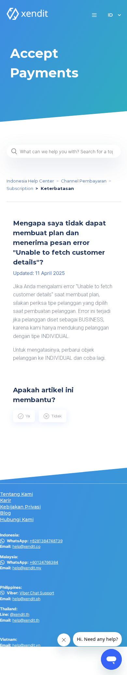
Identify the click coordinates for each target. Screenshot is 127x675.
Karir (5, 500)
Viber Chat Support (37, 592)
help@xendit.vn (26, 645)
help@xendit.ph (26, 598)
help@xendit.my (26, 567)
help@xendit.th (25, 620)
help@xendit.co (26, 546)
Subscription (20, 188)
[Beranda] (27, 18)
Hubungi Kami (17, 519)
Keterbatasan (57, 188)
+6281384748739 (46, 540)
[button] (94, 14)
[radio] (24, 416)
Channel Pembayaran (83, 180)
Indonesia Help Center (30, 180)
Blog (5, 513)
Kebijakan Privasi (20, 507)
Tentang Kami (16, 494)
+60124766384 (44, 562)
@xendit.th (19, 614)
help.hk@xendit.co (29, 660)
